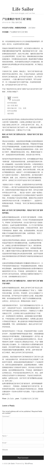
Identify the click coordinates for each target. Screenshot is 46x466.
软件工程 (19, 22)
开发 (13, 22)
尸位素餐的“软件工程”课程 (18, 32)
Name (4, 436)
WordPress (29, 463)
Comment (6, 416)
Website (5, 449)
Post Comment (23, 458)
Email (4, 443)
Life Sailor (23, 9)
